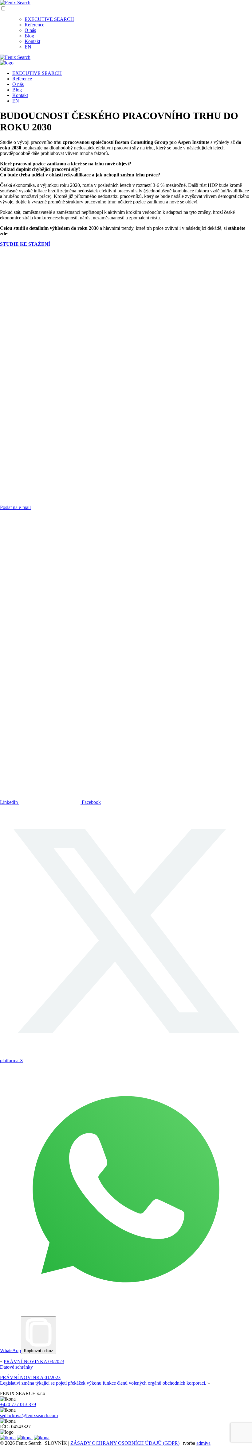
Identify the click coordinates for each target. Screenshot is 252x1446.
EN (28, 46)
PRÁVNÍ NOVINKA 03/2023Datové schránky (32, 1364)
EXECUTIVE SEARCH (49, 19)
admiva (203, 1443)
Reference (34, 24)
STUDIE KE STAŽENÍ (25, 244)
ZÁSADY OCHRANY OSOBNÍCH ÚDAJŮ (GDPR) (124, 1443)
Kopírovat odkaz (38, 1350)
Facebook (91, 802)
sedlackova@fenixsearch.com (29, 1415)
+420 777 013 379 (18, 1404)
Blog (29, 35)
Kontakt (32, 41)
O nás (30, 30)
